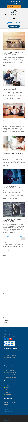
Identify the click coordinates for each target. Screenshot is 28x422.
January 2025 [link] (5, 299)
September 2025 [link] (6, 283)
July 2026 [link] (5, 263)
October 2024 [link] (6, 305)
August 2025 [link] (5, 285)
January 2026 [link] (5, 275)
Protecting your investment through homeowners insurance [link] (12, 220)
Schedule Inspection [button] (14, 6)
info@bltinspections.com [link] (14, 1)
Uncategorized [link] (18, 54)
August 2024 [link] (5, 309)
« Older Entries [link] (6, 236)
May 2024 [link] (5, 315)
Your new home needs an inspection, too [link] (12, 252)
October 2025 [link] (6, 281)
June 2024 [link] (5, 313)
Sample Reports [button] (14, 26)
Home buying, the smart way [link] (10, 121)
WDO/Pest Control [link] (11, 377)
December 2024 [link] (6, 301)
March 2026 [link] (5, 271)
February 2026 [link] (6, 273)
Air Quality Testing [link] (11, 375)
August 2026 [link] (5, 261)
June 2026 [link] (5, 265)
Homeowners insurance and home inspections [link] (13, 244)
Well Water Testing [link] (11, 372)
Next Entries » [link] (22, 236)
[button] (11, 3)
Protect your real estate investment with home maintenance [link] (13, 53)
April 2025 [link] (5, 293)
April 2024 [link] (5, 317)
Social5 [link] (5, 54)
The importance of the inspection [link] (11, 88)
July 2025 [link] (5, 287)
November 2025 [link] (6, 279)
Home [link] (7, 353)
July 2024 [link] (5, 311)
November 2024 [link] (6, 303)
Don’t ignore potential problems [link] (10, 250)
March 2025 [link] (5, 295)
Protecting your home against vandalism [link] (13, 186)
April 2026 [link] (5, 269)
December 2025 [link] (6, 277)
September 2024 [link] (6, 307)
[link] (14, 41)
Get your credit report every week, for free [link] (13, 153)
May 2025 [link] (5, 291)
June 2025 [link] (5, 289)
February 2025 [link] (6, 297)
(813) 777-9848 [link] (14, 22)
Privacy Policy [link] (6, 420)
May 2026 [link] (5, 267)
